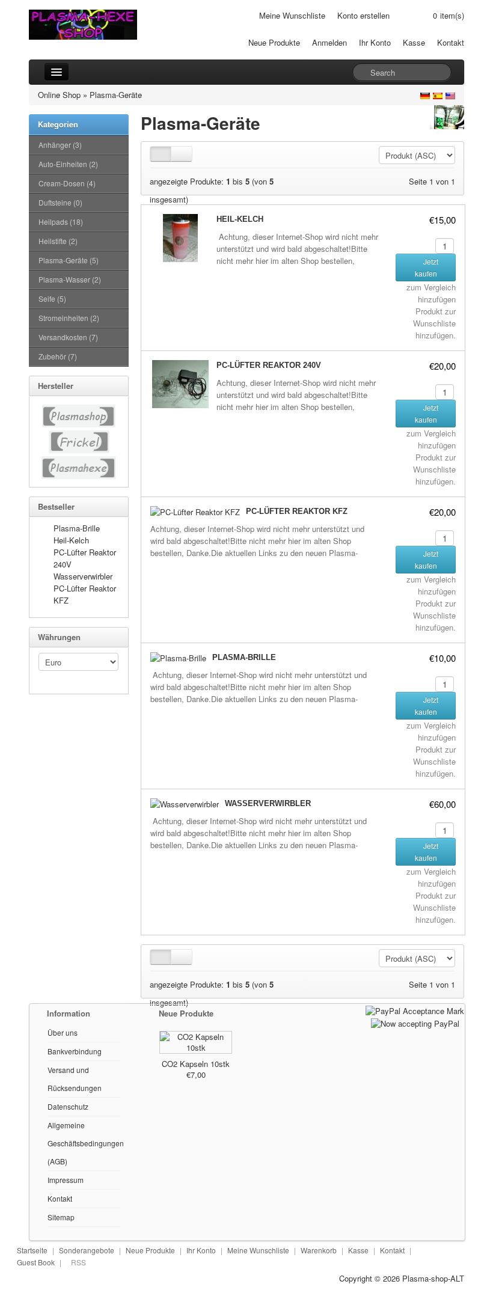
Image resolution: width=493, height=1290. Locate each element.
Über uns (62, 1032)
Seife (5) (52, 298)
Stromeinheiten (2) (68, 318)
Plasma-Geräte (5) (68, 260)
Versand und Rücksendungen (74, 1079)
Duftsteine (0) (60, 202)
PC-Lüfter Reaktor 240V (268, 365)
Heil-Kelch (71, 540)
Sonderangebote (86, 1250)
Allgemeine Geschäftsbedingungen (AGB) (85, 1143)
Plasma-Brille (77, 528)
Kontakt (450, 42)
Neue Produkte (274, 42)
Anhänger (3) (60, 144)
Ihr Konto (375, 42)
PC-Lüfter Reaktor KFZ (297, 511)
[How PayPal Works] (415, 1009)
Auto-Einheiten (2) (68, 164)
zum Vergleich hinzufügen (431, 293)
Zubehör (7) (57, 356)
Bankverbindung (74, 1051)
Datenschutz (67, 1106)
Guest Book (36, 1262)
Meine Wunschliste (292, 15)
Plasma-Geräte (116, 94)
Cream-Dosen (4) (67, 183)
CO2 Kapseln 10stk (196, 1063)
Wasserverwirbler (83, 576)
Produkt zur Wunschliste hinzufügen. (434, 323)
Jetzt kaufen (427, 267)
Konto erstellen (363, 15)
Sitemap (61, 1217)
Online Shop (59, 94)
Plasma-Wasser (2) (69, 279)
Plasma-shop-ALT (433, 1278)
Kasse (414, 42)
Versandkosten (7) (68, 337)
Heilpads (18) (60, 221)
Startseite (32, 1250)
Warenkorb (319, 1250)
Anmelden (329, 42)
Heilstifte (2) (58, 241)
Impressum (65, 1180)
